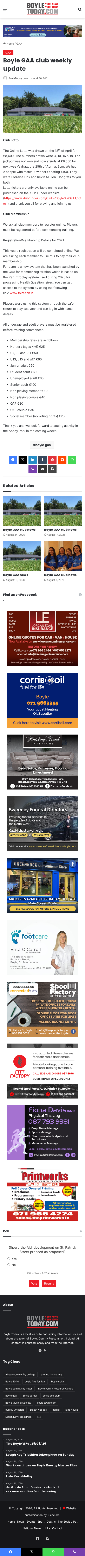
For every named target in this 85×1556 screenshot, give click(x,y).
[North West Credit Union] (42, 29)
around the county (51, 1374)
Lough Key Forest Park (18, 1416)
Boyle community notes (18, 1388)
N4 (39, 1416)
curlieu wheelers (14, 1409)
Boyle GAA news (15, 575)
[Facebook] (13, 460)
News (21, 1521)
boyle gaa (43, 445)
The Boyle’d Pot (68, 1521)
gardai (56, 1409)
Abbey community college (20, 1374)
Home (10, 43)
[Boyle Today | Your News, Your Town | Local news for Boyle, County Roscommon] (42, 9)
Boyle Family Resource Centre (55, 1388)
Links (47, 1528)
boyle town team (46, 1402)
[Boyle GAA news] (22, 556)
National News (32, 1528)
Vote (34, 1283)
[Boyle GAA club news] (22, 511)
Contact (57, 1528)
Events (31, 1521)
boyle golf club (51, 1395)
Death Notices (38, 1409)
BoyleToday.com (18, 78)
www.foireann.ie (22, 293)
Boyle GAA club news (19, 530)
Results (49, 1283)
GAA (19, 43)
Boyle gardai (29, 1395)
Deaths (51, 1521)
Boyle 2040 (12, 1381)
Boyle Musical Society (18, 1402)
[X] (23, 460)
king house (71, 1409)
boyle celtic (58, 1381)
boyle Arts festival (35, 1381)
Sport (41, 1521)
